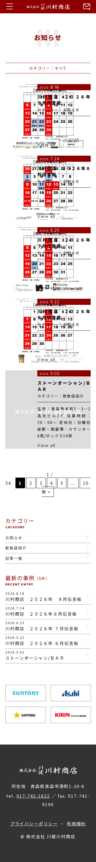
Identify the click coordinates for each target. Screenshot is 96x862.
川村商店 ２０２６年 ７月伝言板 (42, 626)
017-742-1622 (33, 796)
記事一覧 (13, 558)
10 (86, 483)
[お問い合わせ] (85, 6)
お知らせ (13, 537)
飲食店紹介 (16, 547)
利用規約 (76, 823)
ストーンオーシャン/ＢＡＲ (35, 655)
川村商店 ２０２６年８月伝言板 (41, 611)
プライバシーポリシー (34, 823)
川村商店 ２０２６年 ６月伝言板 (42, 640)
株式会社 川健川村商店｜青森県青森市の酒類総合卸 (48, 6)
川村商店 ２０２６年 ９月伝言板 (43, 596)
